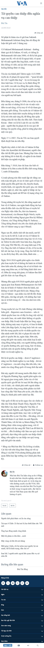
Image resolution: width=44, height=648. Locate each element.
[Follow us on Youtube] (13, 583)
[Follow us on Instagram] (17, 583)
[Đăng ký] (27, 583)
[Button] (38, 32)
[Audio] (28, 645)
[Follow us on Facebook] (3, 583)
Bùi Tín (4, 23)
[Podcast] (22, 583)
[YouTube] (18, 645)
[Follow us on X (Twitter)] (8, 583)
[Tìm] (38, 645)
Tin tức (4, 9)
